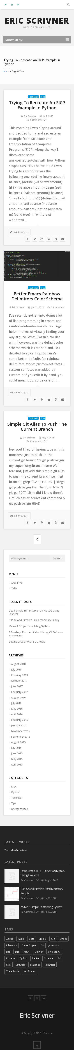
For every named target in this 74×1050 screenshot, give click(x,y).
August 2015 (18, 742)
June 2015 (17, 753)
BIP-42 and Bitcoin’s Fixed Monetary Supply (34, 620)
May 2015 (17, 759)
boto (31, 938)
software (20, 964)
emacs (63, 938)
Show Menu (14, 39)
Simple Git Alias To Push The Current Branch (37, 426)
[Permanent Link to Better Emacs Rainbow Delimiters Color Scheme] (37, 265)
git (42, 945)
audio (21, 938)
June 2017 (17, 686)
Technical (33, 96)
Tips (43, 96)
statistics (35, 964)
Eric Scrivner (37, 20)
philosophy (54, 951)
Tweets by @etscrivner (15, 850)
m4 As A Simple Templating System (29, 626)
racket (36, 958)
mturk (27, 951)
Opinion (15, 792)
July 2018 (16, 669)
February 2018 (19, 675)
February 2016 (19, 720)
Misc (14, 786)
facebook (27, 239)
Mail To (62, 239)
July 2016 (16, 703)
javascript (53, 945)
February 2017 (19, 692)
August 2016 (18, 697)
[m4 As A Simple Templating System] (11, 911)
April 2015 (17, 764)
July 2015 (16, 747)
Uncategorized (19, 809)
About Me (17, 582)
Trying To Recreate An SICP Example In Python (37, 105)
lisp (8, 951)
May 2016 (17, 708)
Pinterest (55, 239)
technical (50, 964)
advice (9, 938)
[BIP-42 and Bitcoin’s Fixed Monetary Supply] (11, 893)
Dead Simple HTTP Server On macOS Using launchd (34, 612)
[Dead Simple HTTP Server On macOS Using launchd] (11, 875)
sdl (59, 958)
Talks (14, 588)
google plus (41, 239)
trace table (12, 971)
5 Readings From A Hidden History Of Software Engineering (36, 634)
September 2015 (20, 736)
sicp (8, 964)
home (6, 71)
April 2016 (17, 714)
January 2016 (18, 725)
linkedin (48, 239)
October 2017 (19, 680)
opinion (39, 951)
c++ (53, 938)
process (10, 958)
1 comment (57, 307)
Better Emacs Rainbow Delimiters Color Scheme (37, 296)
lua (17, 951)
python (23, 958)
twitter (34, 239)
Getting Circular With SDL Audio (27, 641)
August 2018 (18, 664)
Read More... (19, 232)
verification (30, 971)
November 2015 (20, 731)
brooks (43, 938)
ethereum (11, 945)
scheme (48, 958)
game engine (29, 945)
